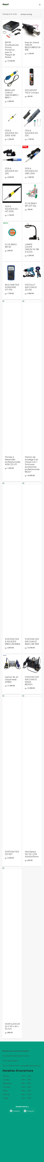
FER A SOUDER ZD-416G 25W (31, 171)
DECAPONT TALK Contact (32, 91)
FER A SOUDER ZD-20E (31, 133)
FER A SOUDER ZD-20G (11, 171)
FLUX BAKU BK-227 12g (31, 204)
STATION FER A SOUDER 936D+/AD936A (12, 641)
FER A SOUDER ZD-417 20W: (11, 209)
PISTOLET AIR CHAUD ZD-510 (31, 287)
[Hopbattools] (5, 4)
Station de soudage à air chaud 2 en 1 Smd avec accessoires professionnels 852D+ (32, 464)
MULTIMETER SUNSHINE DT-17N (12, 287)
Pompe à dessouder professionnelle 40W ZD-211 (12, 461)
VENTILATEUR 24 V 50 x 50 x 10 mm (12, 1026)
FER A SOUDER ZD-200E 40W (11, 133)
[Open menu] (40, 4)
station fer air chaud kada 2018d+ (11, 679)
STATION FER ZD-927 (12, 852)
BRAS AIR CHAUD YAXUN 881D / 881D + (12, 94)
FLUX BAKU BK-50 (11, 245)
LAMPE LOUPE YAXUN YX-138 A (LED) (32, 248)
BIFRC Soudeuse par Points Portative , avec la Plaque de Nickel (12, 49)
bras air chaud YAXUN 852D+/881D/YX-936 (33, 46)
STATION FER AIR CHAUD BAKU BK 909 (32, 641)
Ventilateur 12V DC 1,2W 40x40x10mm (32, 854)
